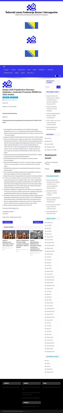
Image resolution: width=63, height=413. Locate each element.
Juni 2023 (49, 325)
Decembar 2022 (50, 343)
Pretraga (47, 168)
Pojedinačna (6, 97)
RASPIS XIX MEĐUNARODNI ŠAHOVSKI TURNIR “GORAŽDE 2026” (53, 115)
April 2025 (49, 265)
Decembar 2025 (50, 242)
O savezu (6, 69)
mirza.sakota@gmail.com (22, 146)
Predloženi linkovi (8, 72)
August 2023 (50, 320)
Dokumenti (50, 69)
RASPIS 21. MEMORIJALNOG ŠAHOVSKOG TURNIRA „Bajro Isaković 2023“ (8, 243)
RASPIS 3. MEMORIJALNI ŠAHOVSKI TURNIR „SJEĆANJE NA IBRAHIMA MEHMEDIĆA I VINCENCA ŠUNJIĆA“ (22, 244)
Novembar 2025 (50, 245)
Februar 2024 (50, 302)
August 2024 (50, 288)
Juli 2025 (49, 257)
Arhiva (28, 69)
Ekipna (48, 141)
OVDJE (19, 217)
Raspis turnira (21, 69)
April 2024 (49, 297)
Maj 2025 (49, 262)
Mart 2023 (49, 334)
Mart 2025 (49, 268)
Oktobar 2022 (50, 348)
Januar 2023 (50, 340)
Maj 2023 (49, 328)
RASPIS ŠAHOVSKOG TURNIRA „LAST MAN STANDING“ (52, 108)
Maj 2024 (49, 294)
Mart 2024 (49, 300)
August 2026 (50, 222)
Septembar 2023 (50, 317)
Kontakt (23, 72)
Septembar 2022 (50, 351)
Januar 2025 (50, 274)
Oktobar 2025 (50, 248)
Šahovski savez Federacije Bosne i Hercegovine (31, 12)
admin (15, 100)
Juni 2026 (49, 225)
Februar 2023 (50, 337)
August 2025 (50, 254)
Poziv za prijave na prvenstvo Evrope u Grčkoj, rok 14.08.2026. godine (53, 122)
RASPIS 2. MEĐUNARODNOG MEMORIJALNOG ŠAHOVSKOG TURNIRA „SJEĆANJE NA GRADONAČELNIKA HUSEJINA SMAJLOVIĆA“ (36, 245)
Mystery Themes (26, 411)
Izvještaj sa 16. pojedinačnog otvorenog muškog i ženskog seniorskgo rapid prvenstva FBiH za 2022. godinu (38, 222)
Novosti (14, 69)
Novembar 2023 (50, 311)
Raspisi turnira (14, 97)
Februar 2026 (50, 236)
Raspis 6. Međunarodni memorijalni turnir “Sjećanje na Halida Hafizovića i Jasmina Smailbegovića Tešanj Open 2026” (53, 100)
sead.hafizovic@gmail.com (12, 208)
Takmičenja (41, 69)
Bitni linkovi (30, 72)
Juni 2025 (49, 259)
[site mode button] (56, 76)
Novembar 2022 (50, 345)
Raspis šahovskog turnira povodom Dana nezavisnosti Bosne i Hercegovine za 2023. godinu (9, 222)
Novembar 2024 (50, 280)
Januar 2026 (50, 239)
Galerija (16, 72)
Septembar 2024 (50, 285)
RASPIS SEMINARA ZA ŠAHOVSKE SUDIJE (52, 128)
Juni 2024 (49, 291)
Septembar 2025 (50, 251)
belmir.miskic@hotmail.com (21, 148)
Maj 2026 (49, 228)
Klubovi (34, 69)
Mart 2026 (49, 234)
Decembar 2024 (50, 277)
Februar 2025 (50, 271)
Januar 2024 (50, 305)
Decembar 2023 (50, 308)
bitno (48, 138)
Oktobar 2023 (50, 314)
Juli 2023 (49, 323)
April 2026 (49, 231)
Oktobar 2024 (50, 282)
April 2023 (49, 331)
